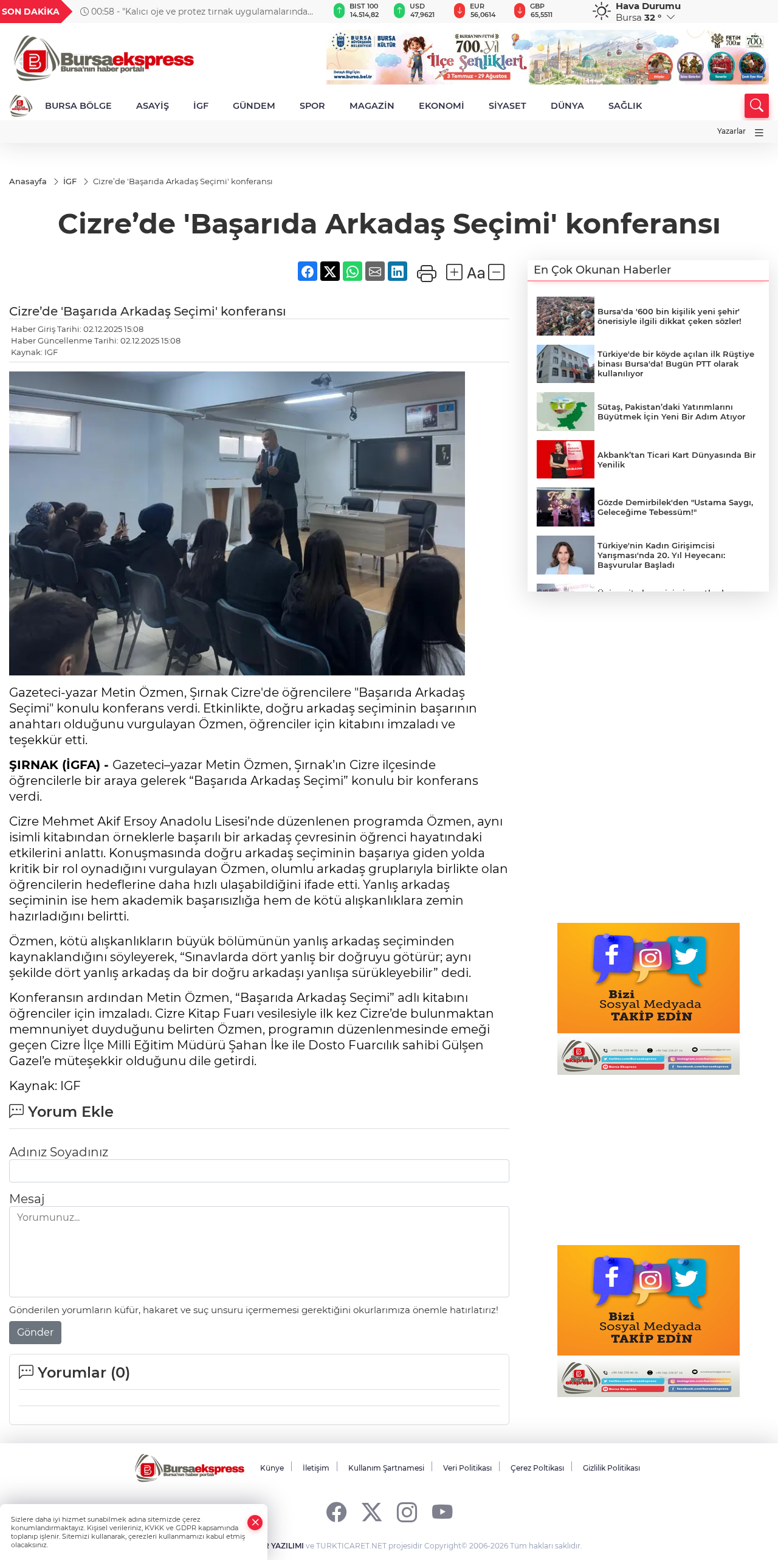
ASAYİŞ (152, 105)
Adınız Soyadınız (58, 1152)
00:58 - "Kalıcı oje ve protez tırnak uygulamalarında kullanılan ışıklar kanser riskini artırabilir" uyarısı (194, 11)
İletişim (316, 1467)
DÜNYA (567, 105)
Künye (272, 1467)
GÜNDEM (254, 105)
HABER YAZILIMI (273, 1545)
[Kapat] (255, 1522)
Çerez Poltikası (537, 1467)
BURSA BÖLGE (78, 105)
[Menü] (759, 133)
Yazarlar (731, 131)
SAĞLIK (625, 105)
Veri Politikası (467, 1467)
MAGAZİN (371, 105)
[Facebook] (336, 1511)
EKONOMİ (441, 105)
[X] (371, 1511)
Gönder (35, 1332)
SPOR (312, 105)
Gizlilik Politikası (611, 1467)
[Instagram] (407, 1511)
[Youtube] (442, 1511)
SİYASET (507, 105)
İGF (200, 105)
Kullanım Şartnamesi (386, 1467)
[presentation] (304, 11)
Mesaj (26, 1199)
